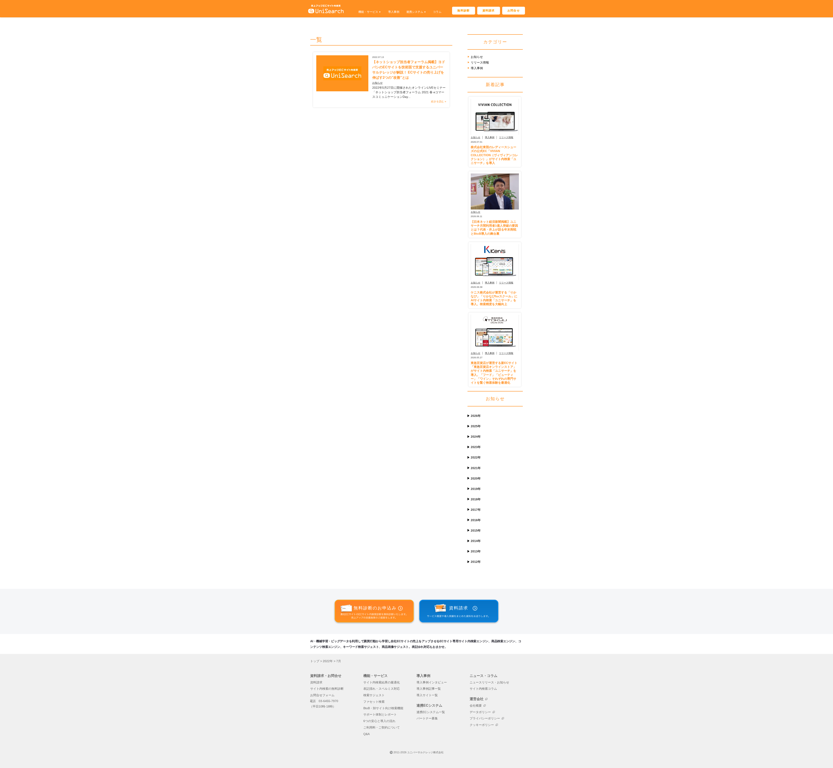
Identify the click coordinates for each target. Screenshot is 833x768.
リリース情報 (480, 62)
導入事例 (393, 11)
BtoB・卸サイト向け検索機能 (383, 708)
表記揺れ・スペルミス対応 (381, 688)
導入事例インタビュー (431, 682)
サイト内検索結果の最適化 (381, 682)
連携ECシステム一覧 (430, 712)
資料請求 (488, 10)
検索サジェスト (374, 695)
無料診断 (463, 10)
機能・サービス (368, 11)
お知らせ (377, 82)
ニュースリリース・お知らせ (489, 682)
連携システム (414, 11)
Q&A (366, 734)
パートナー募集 (427, 718)
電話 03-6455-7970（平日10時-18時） (324, 703)
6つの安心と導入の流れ (379, 721)
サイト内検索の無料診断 (327, 688)
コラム (437, 11)
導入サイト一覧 (427, 695)
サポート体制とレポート (380, 714)
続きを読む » (438, 101)
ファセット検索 (374, 701)
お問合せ (513, 10)
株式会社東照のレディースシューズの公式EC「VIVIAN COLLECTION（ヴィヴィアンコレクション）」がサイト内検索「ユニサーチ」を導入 (494, 155)
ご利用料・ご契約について (381, 727)
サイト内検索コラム (483, 688)
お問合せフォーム (322, 695)
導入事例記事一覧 (428, 688)
